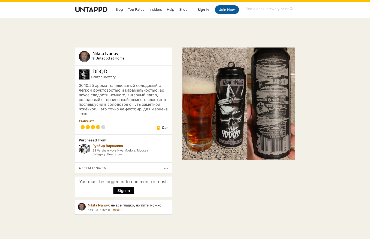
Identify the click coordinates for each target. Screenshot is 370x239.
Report (117, 209)
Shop (183, 9)
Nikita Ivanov (105, 53)
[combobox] (269, 9)
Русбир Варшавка (107, 146)
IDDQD (99, 71)
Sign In (203, 9)
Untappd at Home (109, 58)
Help (170, 9)
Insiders (155, 9)
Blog (119, 9)
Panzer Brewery (103, 77)
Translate (86, 121)
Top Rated (136, 9)
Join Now (227, 9)
